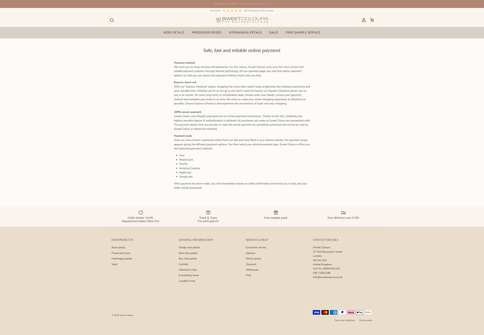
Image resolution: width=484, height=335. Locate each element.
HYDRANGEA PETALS (245, 32)
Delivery (250, 253)
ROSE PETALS (174, 32)
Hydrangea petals (122, 258)
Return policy (253, 258)
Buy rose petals (188, 258)
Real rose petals (188, 253)
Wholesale (252, 270)
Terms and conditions (345, 320)
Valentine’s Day (188, 270)
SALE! (273, 32)
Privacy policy (365, 320)
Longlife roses (187, 281)
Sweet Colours (126, 315)
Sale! (114, 264)
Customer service (256, 247)
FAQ (248, 275)
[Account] (363, 20)
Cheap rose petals (189, 247)
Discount (251, 264)
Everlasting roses (189, 275)
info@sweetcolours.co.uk (327, 277)
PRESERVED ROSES (207, 32)
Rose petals (118, 247)
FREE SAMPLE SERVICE (303, 32)
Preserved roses (121, 253)
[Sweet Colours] (242, 20)
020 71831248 (321, 273)
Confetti (183, 264)
